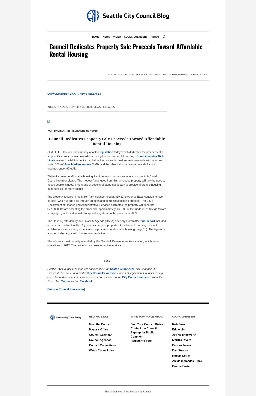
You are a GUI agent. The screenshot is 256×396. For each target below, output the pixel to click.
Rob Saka (178, 324)
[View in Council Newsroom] (66, 289)
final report (148, 221)
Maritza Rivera (181, 339)
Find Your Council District (148, 324)
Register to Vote (141, 340)
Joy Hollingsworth (184, 334)
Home (110, 74)
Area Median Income (77, 164)
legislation (106, 152)
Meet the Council (100, 324)
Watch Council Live (101, 350)
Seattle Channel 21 (122, 268)
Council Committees (102, 345)
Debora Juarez (181, 345)
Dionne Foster (181, 366)
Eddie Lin (178, 329)
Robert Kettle (181, 355)
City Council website (135, 277)
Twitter (65, 281)
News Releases (90, 93)
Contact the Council (144, 328)
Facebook (86, 281)
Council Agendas (100, 339)
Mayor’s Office (98, 329)
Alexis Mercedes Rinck (187, 360)
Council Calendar (100, 334)
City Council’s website (101, 273)
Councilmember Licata (62, 93)
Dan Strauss (180, 350)
